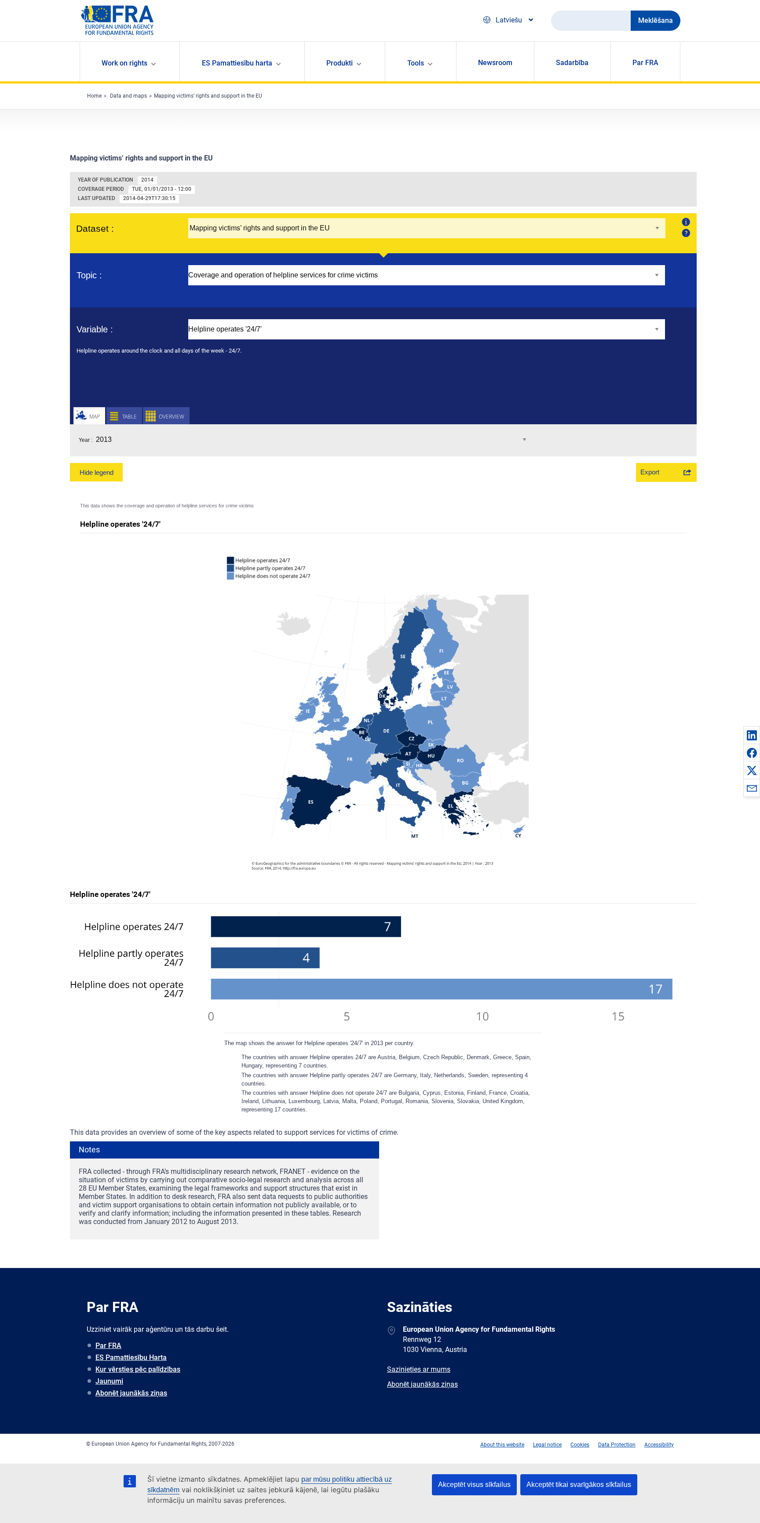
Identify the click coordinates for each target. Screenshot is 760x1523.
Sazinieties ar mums (418, 1369)
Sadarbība (572, 62)
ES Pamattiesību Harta (131, 1357)
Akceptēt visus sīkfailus (474, 1484)
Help (685, 232)
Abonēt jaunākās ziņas (131, 1393)
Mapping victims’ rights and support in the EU (208, 96)
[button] (752, 735)
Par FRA (645, 62)
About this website (502, 1445)
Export (649, 472)
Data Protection (617, 1445)
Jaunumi (109, 1381)
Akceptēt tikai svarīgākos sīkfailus (578, 1484)
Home (94, 96)
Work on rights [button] (124, 63)
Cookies (579, 1445)
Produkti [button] (339, 63)
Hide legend (96, 472)
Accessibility (659, 1445)
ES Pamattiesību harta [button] (237, 63)
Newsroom (495, 62)
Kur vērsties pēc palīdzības (137, 1369)
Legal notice (547, 1445)
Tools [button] (415, 63)
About (685, 221)
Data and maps (128, 96)
